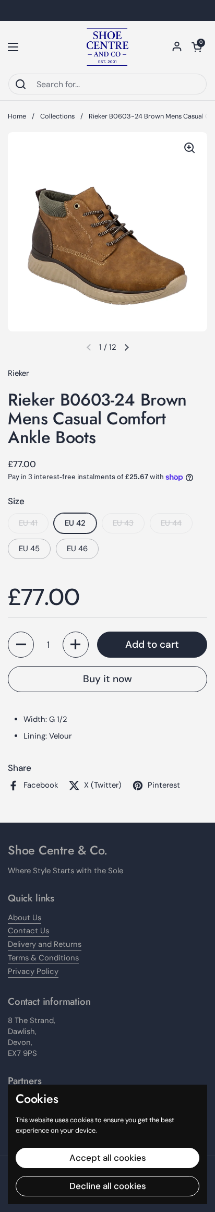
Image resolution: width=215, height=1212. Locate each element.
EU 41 (28, 523)
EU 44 (171, 523)
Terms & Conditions (43, 958)
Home (17, 116)
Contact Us (28, 930)
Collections (57, 116)
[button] (196, 47)
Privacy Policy (33, 971)
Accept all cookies (107, 1157)
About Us (24, 917)
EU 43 (123, 523)
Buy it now (107, 678)
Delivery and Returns (44, 944)
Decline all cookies (107, 1186)
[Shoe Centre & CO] (107, 47)
